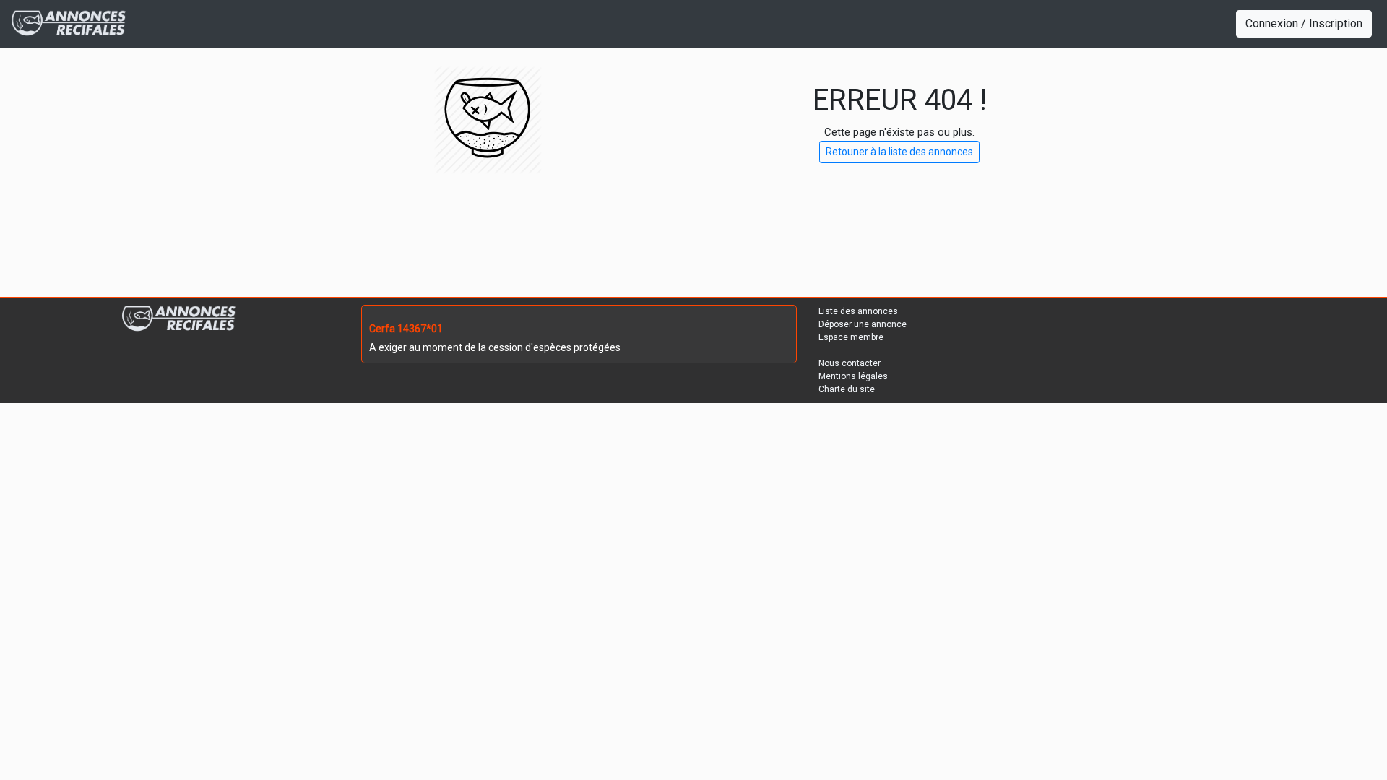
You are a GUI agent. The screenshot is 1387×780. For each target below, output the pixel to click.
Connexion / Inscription (1303, 23)
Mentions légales (853, 376)
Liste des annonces (858, 311)
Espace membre (850, 337)
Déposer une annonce (862, 324)
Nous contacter (849, 363)
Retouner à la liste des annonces (899, 151)
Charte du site (846, 389)
